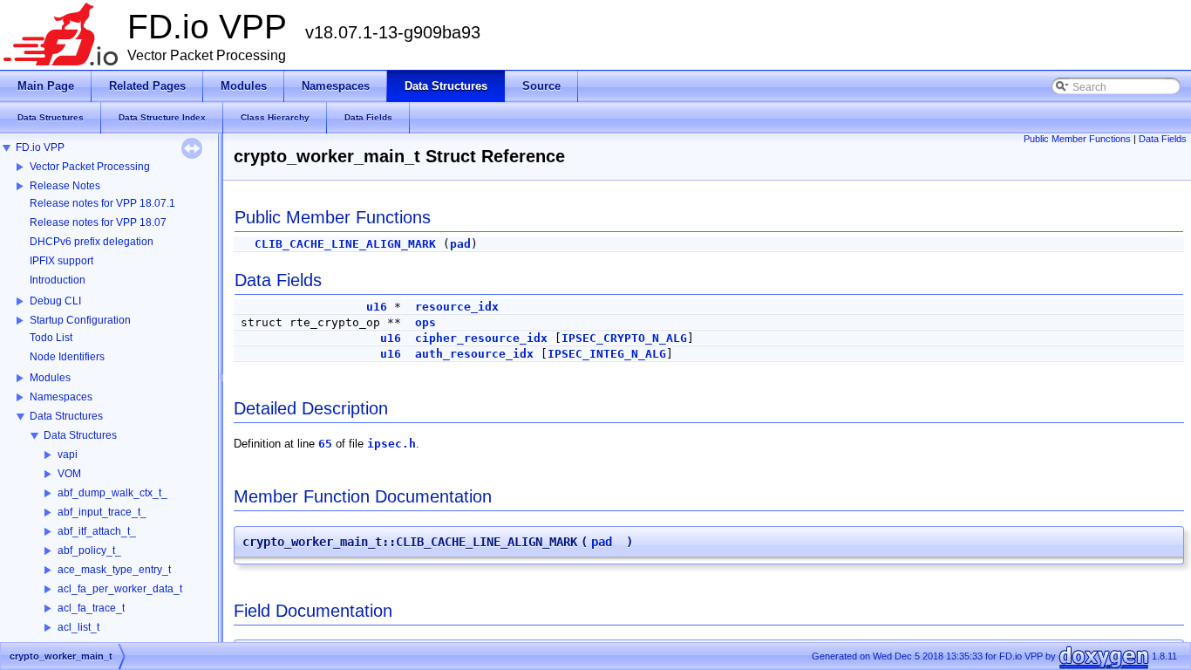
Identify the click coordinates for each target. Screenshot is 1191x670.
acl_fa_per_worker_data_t (120, 589)
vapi (68, 454)
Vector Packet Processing (90, 167)
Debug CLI (55, 301)
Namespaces (61, 397)
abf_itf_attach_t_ (97, 531)
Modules (50, 378)
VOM (69, 474)
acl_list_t (78, 627)
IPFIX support (61, 261)
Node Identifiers (67, 357)
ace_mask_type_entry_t (114, 570)
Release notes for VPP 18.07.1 (102, 203)
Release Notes (65, 186)
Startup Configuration (80, 320)
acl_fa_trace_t (91, 608)
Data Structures (66, 416)
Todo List (51, 338)
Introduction (57, 280)
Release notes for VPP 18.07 (98, 222)
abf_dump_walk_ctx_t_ (112, 493)
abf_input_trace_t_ (102, 512)
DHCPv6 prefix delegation (91, 242)
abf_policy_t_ (89, 550)
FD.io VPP (40, 147)
